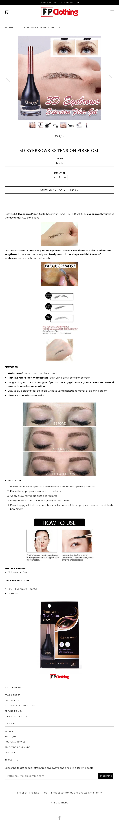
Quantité (59, 173)
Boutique (10, 736)
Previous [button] (10, 78)
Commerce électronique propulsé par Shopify (73, 793)
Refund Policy (13, 711)
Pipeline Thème (59, 803)
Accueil (9, 27)
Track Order (13, 695)
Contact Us (12, 700)
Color (59, 158)
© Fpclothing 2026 (27, 793)
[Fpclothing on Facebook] (59, 819)
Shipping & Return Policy (20, 706)
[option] (59, 78)
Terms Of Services (16, 716)
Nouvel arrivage (15, 742)
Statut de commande (17, 747)
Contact (10, 752)
